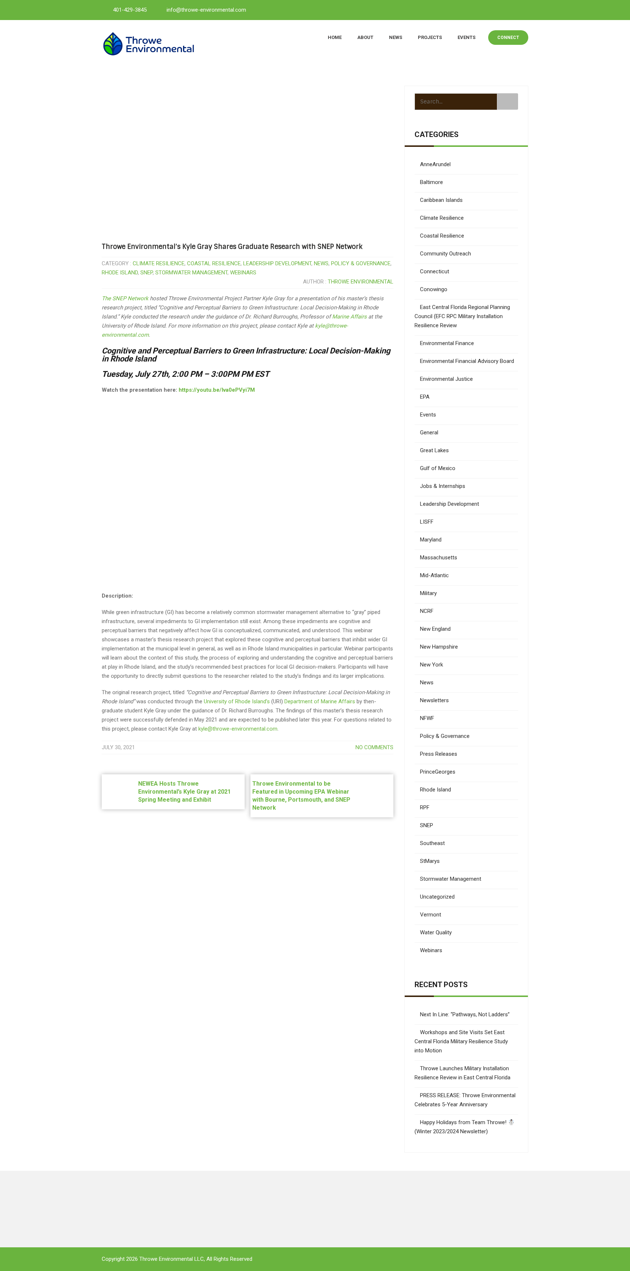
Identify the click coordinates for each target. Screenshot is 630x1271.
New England (435, 629)
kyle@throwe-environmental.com (237, 729)
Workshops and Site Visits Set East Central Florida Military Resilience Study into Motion (461, 1041)
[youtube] (505, 9)
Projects (430, 37)
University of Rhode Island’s (237, 701)
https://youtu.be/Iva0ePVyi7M (217, 390)
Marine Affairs (349, 316)
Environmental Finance (447, 343)
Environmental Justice (446, 379)
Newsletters (434, 700)
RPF (424, 807)
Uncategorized (437, 896)
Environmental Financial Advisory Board (467, 361)
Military (428, 593)
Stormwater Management (191, 272)
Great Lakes (434, 450)
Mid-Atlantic (434, 575)
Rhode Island (120, 272)
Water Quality (436, 932)
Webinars (243, 272)
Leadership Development (277, 263)
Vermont (430, 914)
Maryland (431, 539)
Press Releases (438, 754)
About (365, 37)
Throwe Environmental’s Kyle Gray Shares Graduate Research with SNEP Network (232, 246)
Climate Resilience (158, 263)
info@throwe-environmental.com (206, 10)
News (395, 37)
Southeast (432, 843)
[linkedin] (489, 9)
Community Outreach (445, 253)
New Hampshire (439, 647)
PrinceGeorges (437, 772)
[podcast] (521, 9)
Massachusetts (438, 557)
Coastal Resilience (214, 263)
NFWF (427, 718)
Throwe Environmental (360, 281)
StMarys (430, 861)
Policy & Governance (360, 263)
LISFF (426, 522)
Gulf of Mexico (437, 468)
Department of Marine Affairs (319, 701)
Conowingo (433, 289)
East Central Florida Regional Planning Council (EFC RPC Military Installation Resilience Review (462, 316)
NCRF (426, 611)
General (429, 432)
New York (431, 664)
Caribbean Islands (441, 200)
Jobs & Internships (442, 486)
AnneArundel (435, 164)
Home (335, 37)
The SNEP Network (125, 298)
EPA (424, 397)
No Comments (374, 747)
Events (466, 37)
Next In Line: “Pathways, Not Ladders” (465, 1014)
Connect (508, 37)
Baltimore (431, 182)
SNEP (146, 272)
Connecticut (434, 271)
